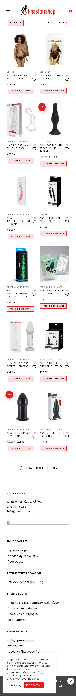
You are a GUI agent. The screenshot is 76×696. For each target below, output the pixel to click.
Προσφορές (15, 562)
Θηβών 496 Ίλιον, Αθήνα (24, 502)
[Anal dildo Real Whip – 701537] (54, 192)
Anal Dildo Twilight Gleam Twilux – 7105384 (18, 293)
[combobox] (57, 23)
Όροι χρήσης (16, 620)
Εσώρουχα (45, 72)
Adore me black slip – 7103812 (17, 77)
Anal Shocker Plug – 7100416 (52, 434)
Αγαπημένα (15, 646)
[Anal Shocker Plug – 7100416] (54, 407)
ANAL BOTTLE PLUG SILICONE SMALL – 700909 (51, 148)
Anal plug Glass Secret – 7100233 (17, 365)
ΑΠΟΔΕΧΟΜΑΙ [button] (34, 685)
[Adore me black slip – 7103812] (21, 49)
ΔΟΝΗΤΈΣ (45, 214)
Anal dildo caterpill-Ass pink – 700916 (19, 220)
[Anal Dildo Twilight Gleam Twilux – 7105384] (21, 264)
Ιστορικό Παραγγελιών (23, 652)
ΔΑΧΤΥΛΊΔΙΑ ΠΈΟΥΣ (50, 359)
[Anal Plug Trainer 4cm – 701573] (21, 407)
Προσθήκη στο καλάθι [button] (20, 91)
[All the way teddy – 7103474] (54, 49)
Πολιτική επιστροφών (23, 614)
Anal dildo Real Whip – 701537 (50, 219)
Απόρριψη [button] (70, 681)
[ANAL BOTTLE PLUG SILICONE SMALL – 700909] (54, 119)
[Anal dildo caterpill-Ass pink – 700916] (21, 192)
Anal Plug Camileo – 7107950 (52, 292)
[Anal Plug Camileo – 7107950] (54, 264)
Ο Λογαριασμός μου (21, 640)
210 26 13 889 (16, 507)
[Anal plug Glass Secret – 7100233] (21, 337)
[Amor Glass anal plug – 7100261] (21, 119)
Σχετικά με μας (18, 550)
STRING (11, 72)
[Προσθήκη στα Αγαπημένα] (34, 77)
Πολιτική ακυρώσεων (22, 608)
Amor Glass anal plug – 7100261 (18, 147)
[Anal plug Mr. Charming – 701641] (54, 337)
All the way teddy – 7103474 (51, 77)
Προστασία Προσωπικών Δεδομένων (33, 603)
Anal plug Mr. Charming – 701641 (52, 365)
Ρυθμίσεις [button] (14, 685)
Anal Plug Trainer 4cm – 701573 (19, 434)
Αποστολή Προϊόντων (22, 556)
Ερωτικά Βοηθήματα (18, 141)
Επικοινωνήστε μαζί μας (25, 582)
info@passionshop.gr (22, 511)
